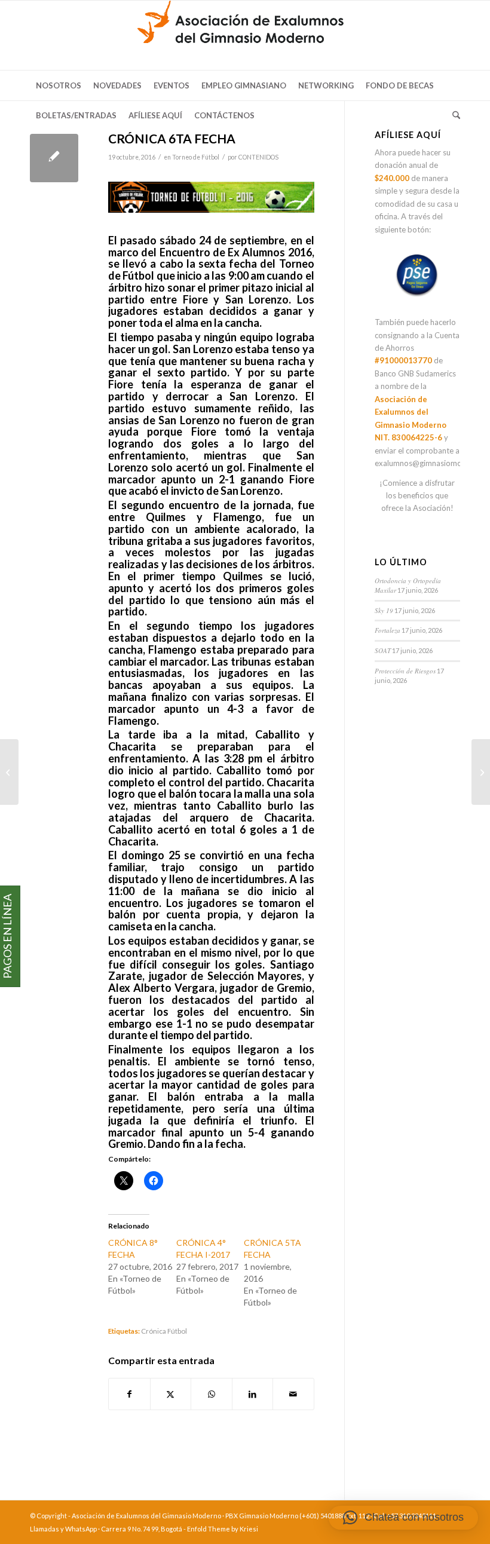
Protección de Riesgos (405, 670)
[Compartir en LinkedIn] (252, 1394)
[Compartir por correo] (293, 1394)
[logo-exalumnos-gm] (245, 35)
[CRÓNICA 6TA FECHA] (54, 158)
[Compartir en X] (171, 1394)
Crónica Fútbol (164, 1331)
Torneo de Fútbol (195, 157)
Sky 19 (384, 610)
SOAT (383, 650)
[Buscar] (453, 115)
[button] (403, 1518)
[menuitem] (58, 85)
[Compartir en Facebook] (129, 1394)
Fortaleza (387, 630)
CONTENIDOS (258, 157)
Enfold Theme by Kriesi (222, 1529)
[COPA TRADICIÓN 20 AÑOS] (9, 772)
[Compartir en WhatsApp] (211, 1394)
